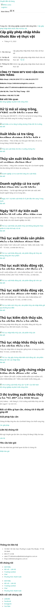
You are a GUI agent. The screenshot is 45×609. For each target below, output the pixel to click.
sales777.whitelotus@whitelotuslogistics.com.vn (23, 87)
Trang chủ (3, 26)
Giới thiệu (7, 567)
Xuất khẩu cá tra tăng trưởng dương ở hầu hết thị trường (21, 135)
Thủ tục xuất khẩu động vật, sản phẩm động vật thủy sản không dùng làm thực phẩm (22, 266)
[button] (4, 425)
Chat (5, 574)
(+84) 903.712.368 (13, 95)
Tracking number (10, 572)
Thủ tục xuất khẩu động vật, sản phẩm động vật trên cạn (22, 291)
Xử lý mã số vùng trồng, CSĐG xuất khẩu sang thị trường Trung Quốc (19, 110)
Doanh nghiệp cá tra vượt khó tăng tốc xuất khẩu (20, 185)
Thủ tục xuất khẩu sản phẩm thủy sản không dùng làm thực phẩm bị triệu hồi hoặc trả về (22, 239)
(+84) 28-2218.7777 (15, 79)
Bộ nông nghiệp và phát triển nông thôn (22, 26)
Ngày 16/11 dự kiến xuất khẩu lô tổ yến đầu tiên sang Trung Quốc (22, 212)
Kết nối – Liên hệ (10, 569)
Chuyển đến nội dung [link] (7, 1)
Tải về (22, 60)
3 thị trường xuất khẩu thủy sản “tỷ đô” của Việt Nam (21, 396)
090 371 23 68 (9, 554)
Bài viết (2, 126)
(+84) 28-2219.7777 (31, 79)
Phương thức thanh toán (12, 577)
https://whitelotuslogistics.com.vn (20, 83)
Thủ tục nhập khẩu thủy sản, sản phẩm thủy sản (22, 343)
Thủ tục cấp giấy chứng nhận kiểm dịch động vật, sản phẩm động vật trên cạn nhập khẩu (22, 371)
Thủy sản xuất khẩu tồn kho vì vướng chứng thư (21, 160)
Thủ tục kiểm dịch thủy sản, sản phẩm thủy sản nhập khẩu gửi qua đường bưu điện (21, 319)
